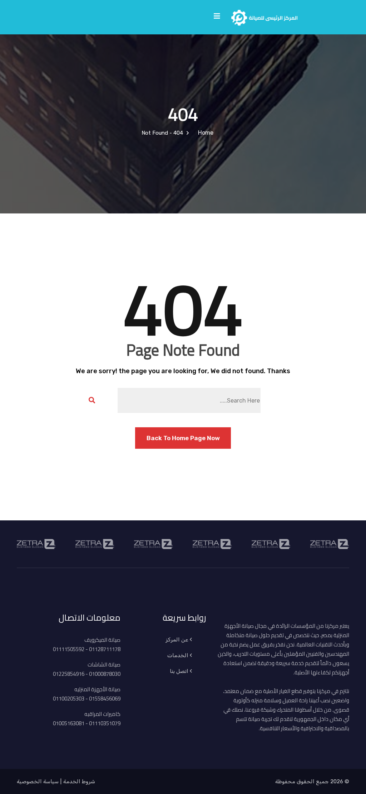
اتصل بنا (179, 671)
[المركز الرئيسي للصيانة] (264, 16)
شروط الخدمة (79, 781)
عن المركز (176, 639)
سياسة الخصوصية (38, 781)
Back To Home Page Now (183, 438)
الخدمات (177, 655)
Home (204, 132)
